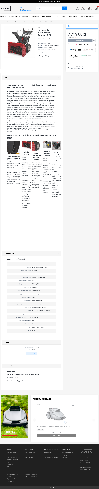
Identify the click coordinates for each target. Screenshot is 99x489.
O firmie (9, 476)
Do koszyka (56, 435)
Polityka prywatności (67, 452)
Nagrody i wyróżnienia (13, 479)
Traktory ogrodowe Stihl (31, 476)
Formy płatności (48, 452)
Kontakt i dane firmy (12, 474)
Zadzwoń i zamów (83, 45)
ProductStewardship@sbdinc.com (17, 381)
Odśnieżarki (27, 22)
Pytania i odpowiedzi (12, 459)
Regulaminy (10, 462)
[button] (64, 8)
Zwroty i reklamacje (12, 452)
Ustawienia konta (29, 455)
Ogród (20, 22)
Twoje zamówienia (30, 452)
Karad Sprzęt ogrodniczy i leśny (9, 22)
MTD (39, 27)
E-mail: (25, 9)
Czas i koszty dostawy (49, 455)
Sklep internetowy (49, 487)
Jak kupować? (66, 457)
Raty (8, 466)
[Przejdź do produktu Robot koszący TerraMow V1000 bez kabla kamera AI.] (56, 414)
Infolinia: (26, 6)
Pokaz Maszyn (10, 481)
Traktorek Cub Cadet (31, 474)
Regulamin (10, 464)
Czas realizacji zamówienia (51, 457)
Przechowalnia (29, 457)
